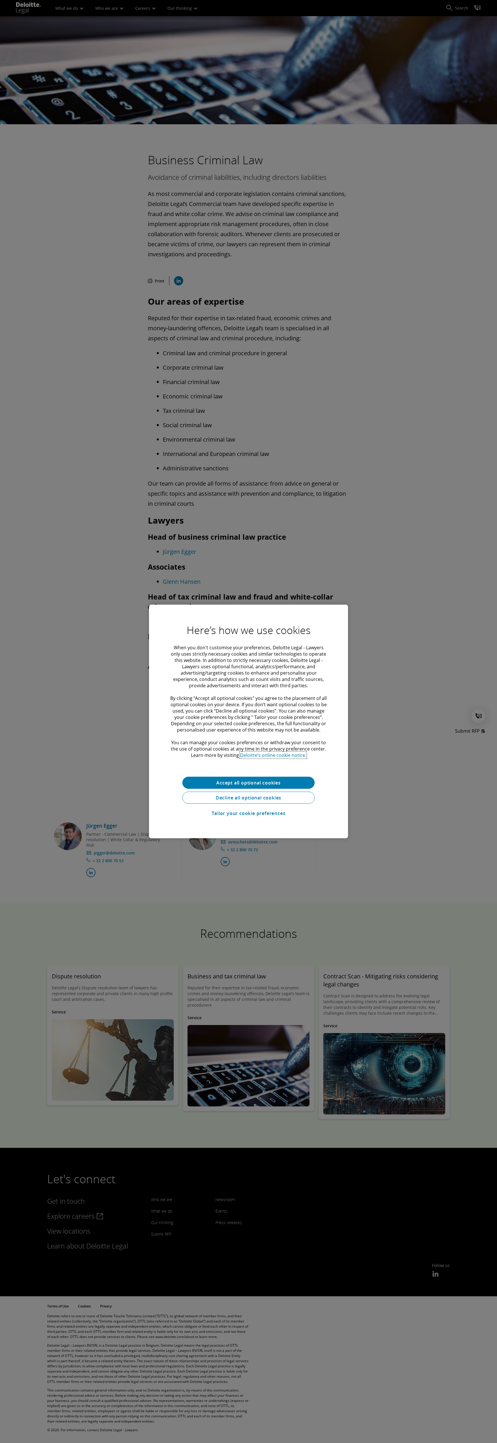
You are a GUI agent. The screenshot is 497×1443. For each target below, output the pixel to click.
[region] (248, 721)
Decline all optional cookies (248, 798)
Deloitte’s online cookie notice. (273, 755)
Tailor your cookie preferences (249, 813)
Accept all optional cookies (248, 783)
